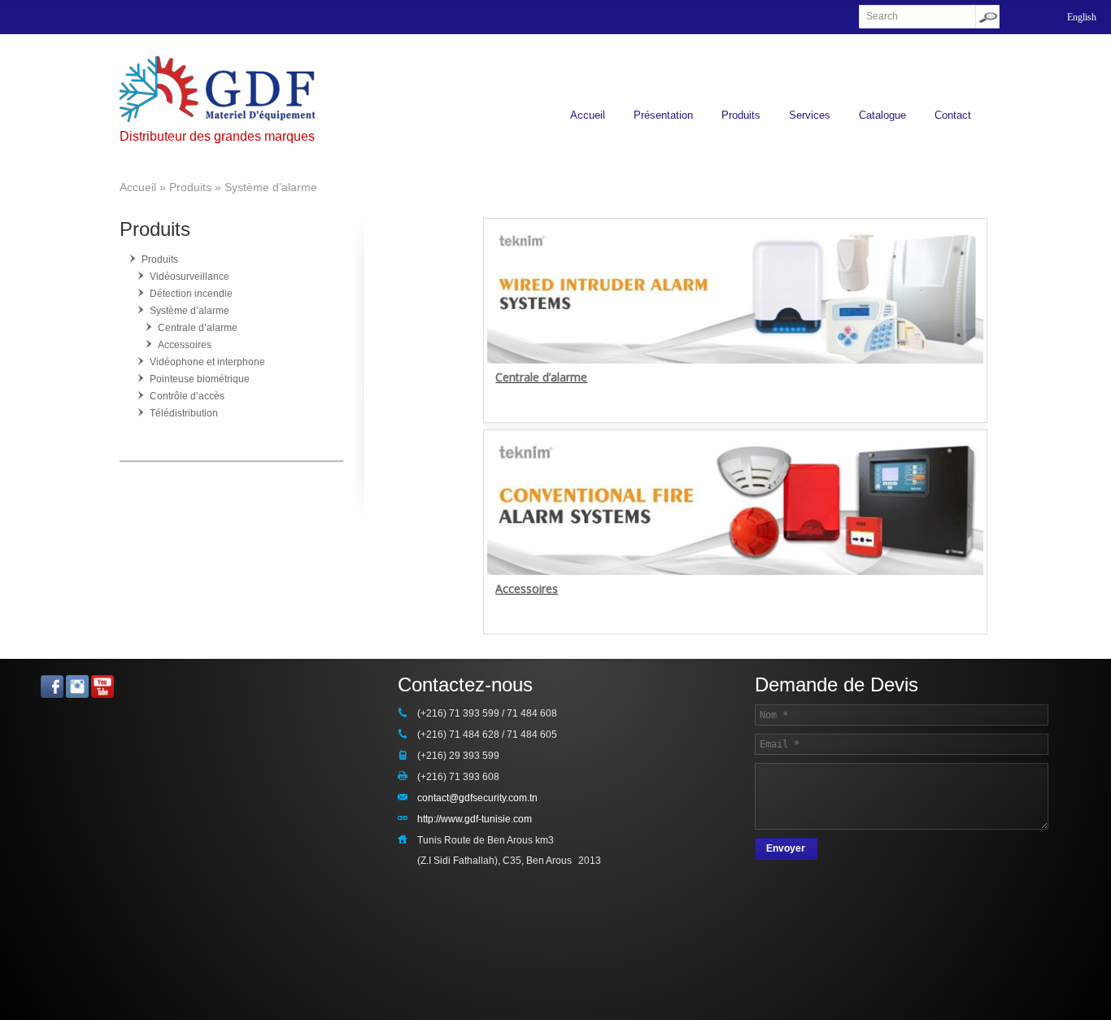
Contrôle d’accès (187, 396)
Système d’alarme (189, 310)
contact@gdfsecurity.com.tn (477, 798)
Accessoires (526, 588)
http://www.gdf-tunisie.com (474, 819)
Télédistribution (184, 413)
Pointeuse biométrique (200, 379)
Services (809, 115)
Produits (740, 115)
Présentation (663, 115)
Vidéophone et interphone (207, 362)
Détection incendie (191, 293)
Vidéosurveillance (189, 276)
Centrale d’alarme (541, 377)
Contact (953, 115)
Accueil (587, 115)
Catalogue (882, 115)
